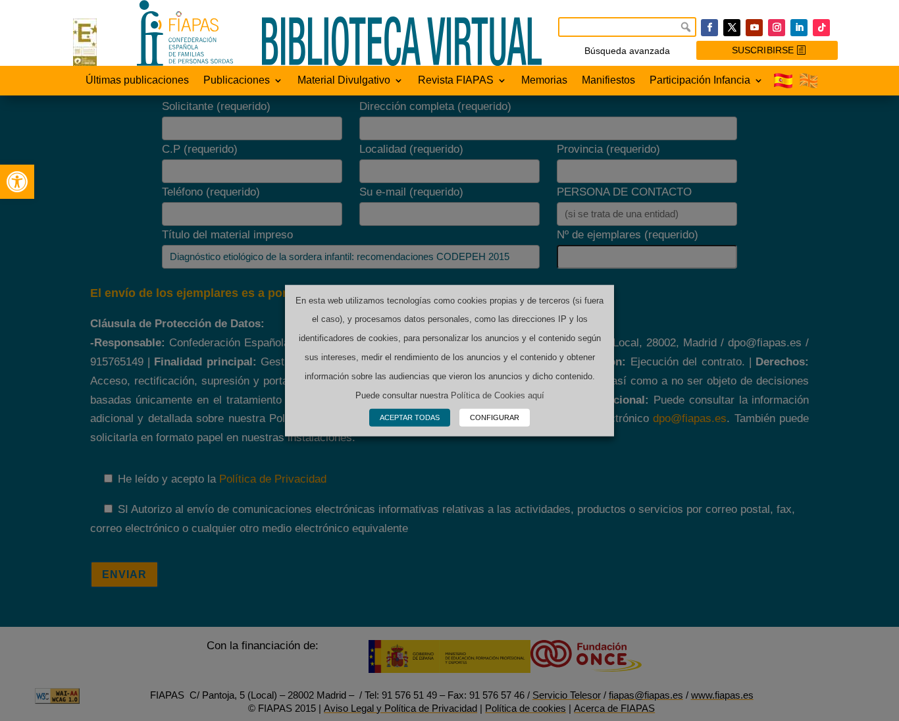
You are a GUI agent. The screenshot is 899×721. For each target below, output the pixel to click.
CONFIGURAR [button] (494, 417)
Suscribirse (763, 50)
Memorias (544, 81)
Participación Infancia (700, 81)
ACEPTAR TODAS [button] (410, 417)
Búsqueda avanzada (627, 50)
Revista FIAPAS (456, 81)
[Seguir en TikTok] (821, 27)
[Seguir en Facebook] (709, 27)
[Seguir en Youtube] (754, 27)
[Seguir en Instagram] (776, 27)
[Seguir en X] (731, 27)
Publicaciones (236, 81)
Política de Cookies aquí (497, 395)
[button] (17, 182)
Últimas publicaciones (137, 81)
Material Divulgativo (343, 81)
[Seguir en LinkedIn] (799, 27)
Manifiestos (608, 81)
